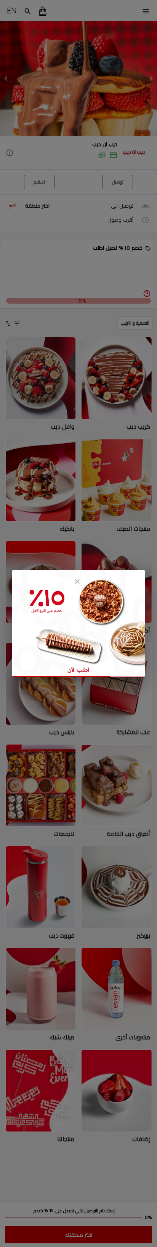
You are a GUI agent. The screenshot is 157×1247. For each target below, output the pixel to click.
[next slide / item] (151, 78)
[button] (78, 153)
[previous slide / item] (5, 78)
